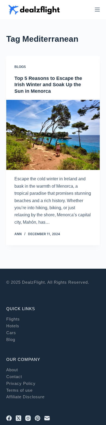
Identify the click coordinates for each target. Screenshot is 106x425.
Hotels (12, 326)
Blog (10, 339)
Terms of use (19, 390)
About (12, 369)
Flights (13, 319)
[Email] (47, 418)
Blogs (20, 67)
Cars (11, 332)
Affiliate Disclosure (25, 396)
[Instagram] (28, 418)
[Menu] (97, 9)
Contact (14, 376)
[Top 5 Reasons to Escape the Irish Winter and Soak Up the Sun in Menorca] (52, 135)
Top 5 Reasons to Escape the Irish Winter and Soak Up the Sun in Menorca (48, 85)
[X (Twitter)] (18, 418)
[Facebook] (9, 418)
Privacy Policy (21, 383)
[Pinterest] (37, 418)
